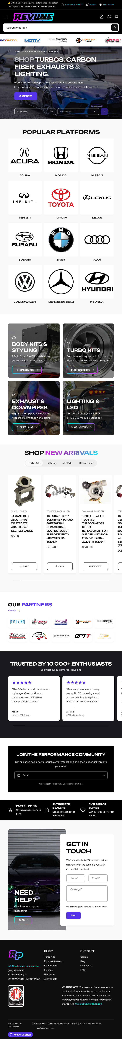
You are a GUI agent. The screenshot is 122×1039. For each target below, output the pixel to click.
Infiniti (25, 217)
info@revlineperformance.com (23, 966)
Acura (24, 175)
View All (12, 610)
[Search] (104, 111)
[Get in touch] (109, 16)
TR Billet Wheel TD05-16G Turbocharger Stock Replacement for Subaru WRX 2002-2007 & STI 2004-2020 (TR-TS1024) (95, 528)
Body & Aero (50, 965)
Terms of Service (94, 1023)
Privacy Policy (40, 1023)
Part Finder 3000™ (74, 4)
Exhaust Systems (53, 961)
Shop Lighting (79, 427)
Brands (92, 4)
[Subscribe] (103, 775)
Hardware (49, 974)
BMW (61, 259)
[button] (5, 16)
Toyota (61, 217)
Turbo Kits (34, 462)
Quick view (95, 566)
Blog (82, 961)
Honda (61, 175)
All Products (50, 978)
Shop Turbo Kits (80, 370)
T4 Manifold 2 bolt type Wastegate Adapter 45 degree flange (22, 523)
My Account (108, 4)
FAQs (22, 920)
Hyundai (97, 301)
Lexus (97, 217)
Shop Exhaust (25, 427)
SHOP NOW (25, 96)
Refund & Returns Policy (58, 1023)
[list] (61, 629)
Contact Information (45, 1028)
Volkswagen (25, 301)
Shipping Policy (78, 1023)
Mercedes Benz (61, 301)
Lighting (51, 462)
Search (84, 956)
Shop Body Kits (25, 370)
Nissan (97, 175)
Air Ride (67, 462)
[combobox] (61, 27)
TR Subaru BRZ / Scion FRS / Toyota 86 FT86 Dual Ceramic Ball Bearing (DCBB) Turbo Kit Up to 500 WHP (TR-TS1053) (60, 528)
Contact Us (86, 965)
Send (73, 915)
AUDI (97, 259)
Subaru (25, 259)
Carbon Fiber (86, 462)
